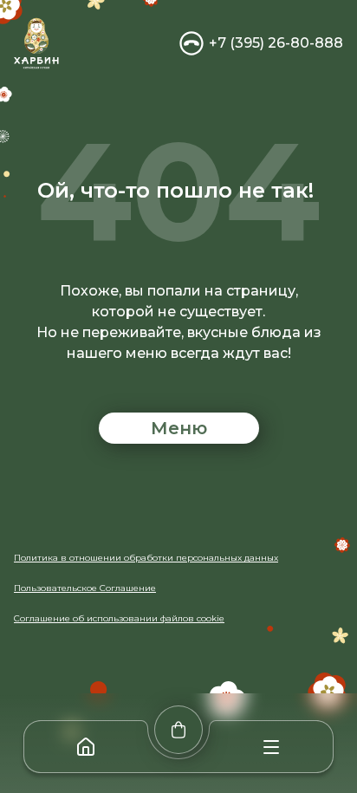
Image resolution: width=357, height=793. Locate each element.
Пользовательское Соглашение (85, 588)
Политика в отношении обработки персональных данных (146, 557)
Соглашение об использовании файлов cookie (119, 618)
